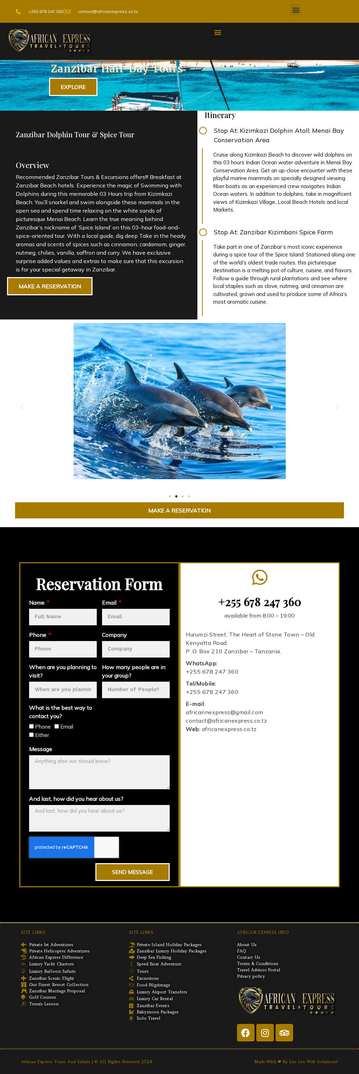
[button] (296, 9)
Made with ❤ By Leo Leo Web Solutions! (296, 1062)
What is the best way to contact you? (60, 712)
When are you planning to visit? (63, 671)
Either (42, 735)
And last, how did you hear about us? (76, 799)
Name (37, 602)
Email (110, 602)
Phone (38, 635)
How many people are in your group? (133, 671)
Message (40, 749)
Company (114, 635)
